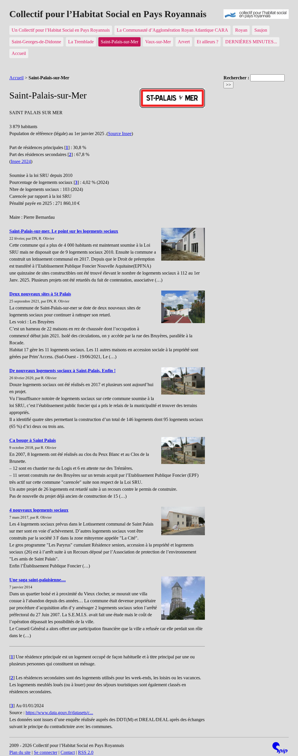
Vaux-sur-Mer (158, 41)
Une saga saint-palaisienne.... (37, 579)
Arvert (184, 41)
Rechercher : (236, 77)
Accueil (19, 53)
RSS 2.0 (85, 752)
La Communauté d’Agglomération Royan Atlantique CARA (172, 30)
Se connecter (45, 752)
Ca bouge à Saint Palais (32, 440)
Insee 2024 (21, 161)
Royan (241, 30)
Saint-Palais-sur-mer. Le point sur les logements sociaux (63, 231)
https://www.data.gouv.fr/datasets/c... (59, 712)
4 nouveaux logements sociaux (38, 510)
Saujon (260, 30)
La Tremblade (81, 41)
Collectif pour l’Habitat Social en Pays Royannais (107, 14)
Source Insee (120, 133)
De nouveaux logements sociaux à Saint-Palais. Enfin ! (62, 370)
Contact (68, 752)
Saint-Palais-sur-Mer (119, 41)
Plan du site (20, 752)
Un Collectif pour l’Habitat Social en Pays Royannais (61, 30)
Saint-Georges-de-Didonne (36, 41)
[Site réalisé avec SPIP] (280, 748)
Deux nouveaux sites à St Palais (40, 293)
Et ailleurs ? (207, 41)
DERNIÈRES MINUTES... (251, 41)
